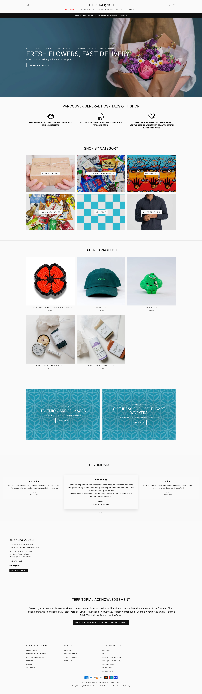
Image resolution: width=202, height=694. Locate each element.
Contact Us (106, 650)
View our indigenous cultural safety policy (101, 622)
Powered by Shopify (123, 686)
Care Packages (31, 650)
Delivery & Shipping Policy (111, 657)
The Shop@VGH (101, 4)
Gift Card (29, 661)
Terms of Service (108, 671)
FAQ (103, 653)
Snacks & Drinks (105, 9)
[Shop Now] (63, 414)
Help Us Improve (108, 664)
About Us (67, 650)
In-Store (29, 664)
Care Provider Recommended (36, 653)
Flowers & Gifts (86, 9)
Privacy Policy (107, 667)
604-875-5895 (15, 561)
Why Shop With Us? (71, 653)
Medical (133, 9)
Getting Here (68, 661)
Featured (70, 9)
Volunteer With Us (70, 657)
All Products (30, 667)
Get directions (19, 570)
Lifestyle (121, 9)
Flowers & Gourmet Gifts (35, 657)
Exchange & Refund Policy (111, 661)
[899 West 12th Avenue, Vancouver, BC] (101, 555)
